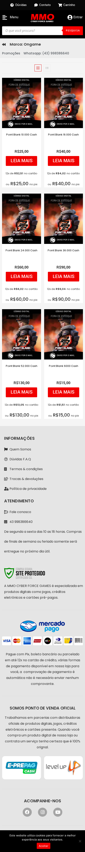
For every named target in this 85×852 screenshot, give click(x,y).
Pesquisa (73, 30)
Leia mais (21, 160)
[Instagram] (42, 812)
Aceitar (43, 845)
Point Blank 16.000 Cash (63, 135)
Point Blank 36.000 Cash (63, 250)
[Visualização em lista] (47, 67)
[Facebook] (27, 812)
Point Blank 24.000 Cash (21, 250)
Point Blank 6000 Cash (63, 366)
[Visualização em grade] (37, 67)
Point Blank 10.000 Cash (21, 135)
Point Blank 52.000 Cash (21, 366)
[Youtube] (57, 812)
